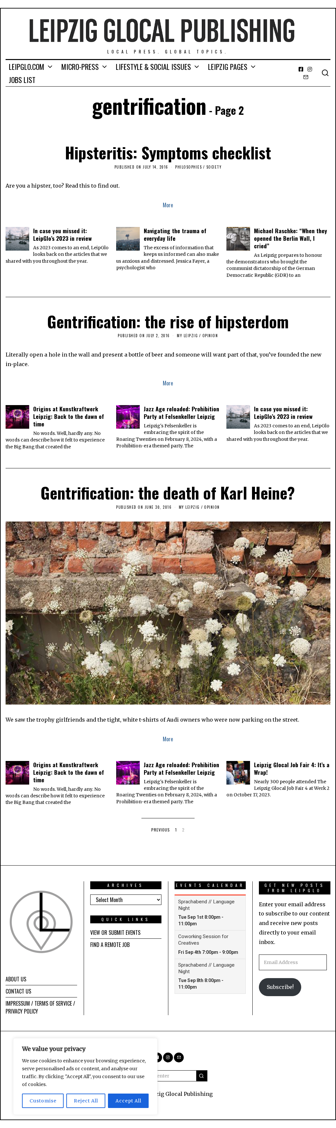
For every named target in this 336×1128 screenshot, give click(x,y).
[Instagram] (310, 69)
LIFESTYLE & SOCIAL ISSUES (153, 66)
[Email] (306, 77)
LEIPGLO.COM (26, 66)
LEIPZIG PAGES (227, 66)
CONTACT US (18, 991)
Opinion (210, 335)
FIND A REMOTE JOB (110, 945)
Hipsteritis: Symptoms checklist (168, 152)
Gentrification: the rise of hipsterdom (168, 321)
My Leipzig (187, 335)
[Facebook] (301, 69)
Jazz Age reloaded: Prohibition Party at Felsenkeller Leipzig (181, 412)
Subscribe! (280, 987)
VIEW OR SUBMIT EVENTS (115, 932)
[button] (201, 1075)
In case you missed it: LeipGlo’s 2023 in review (62, 234)
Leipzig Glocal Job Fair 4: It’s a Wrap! (291, 768)
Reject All (86, 1101)
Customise (43, 1101)
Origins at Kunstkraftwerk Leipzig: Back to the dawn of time (68, 416)
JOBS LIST (22, 79)
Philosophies (188, 167)
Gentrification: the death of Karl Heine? (168, 492)
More (168, 205)
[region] (85, 1076)
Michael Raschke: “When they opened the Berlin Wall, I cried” (290, 238)
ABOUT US (16, 979)
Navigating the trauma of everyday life (175, 234)
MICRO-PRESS (80, 66)
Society (214, 167)
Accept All (128, 1101)
